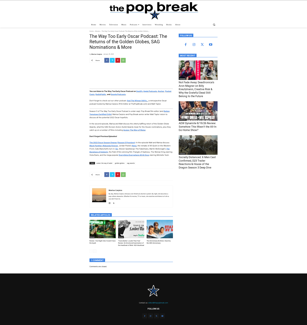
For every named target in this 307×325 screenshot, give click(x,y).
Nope (134, 146)
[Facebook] (106, 60)
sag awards (131, 163)
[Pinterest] (117, 60)
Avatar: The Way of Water (134, 130)
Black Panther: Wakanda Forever (103, 146)
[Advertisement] (197, 191)
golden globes (119, 163)
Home (91, 31)
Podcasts (182, 154)
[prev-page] (90, 251)
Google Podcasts (118, 94)
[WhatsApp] (123, 60)
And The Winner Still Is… (137, 100)
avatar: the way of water (104, 163)
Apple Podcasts (150, 91)
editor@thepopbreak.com (158, 303)
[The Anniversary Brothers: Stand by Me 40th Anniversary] (160, 229)
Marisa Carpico (96, 54)
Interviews (182, 79)
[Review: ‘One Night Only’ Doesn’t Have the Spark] (102, 229)
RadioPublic (100, 94)
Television (182, 120)
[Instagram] (109, 203)
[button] (214, 25)
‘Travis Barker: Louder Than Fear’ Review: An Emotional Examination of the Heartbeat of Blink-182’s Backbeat (131, 243)
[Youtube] (210, 44)
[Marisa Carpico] (99, 196)
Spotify (139, 91)
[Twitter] (112, 60)
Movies (97, 31)
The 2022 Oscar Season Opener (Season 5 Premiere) (112, 142)
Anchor (161, 91)
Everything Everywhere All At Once (134, 155)
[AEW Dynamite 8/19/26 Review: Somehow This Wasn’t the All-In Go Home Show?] (198, 111)
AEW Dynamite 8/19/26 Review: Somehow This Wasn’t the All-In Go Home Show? (197, 127)
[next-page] (94, 251)
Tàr (116, 149)
